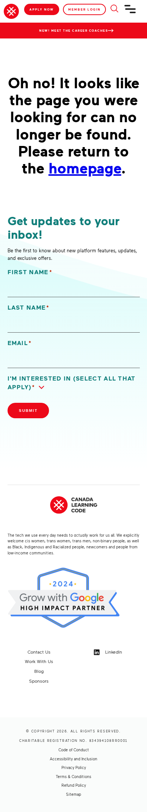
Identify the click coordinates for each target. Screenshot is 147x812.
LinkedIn (113, 651)
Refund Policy (73, 785)
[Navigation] (130, 12)
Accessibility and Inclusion (73, 759)
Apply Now (41, 9)
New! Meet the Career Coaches (73, 30)
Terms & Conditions (73, 776)
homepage (85, 167)
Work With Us (39, 661)
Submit (28, 410)
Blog (39, 671)
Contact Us (39, 651)
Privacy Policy (73, 767)
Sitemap (73, 794)
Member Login (84, 9)
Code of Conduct (73, 750)
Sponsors (39, 680)
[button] (74, 382)
